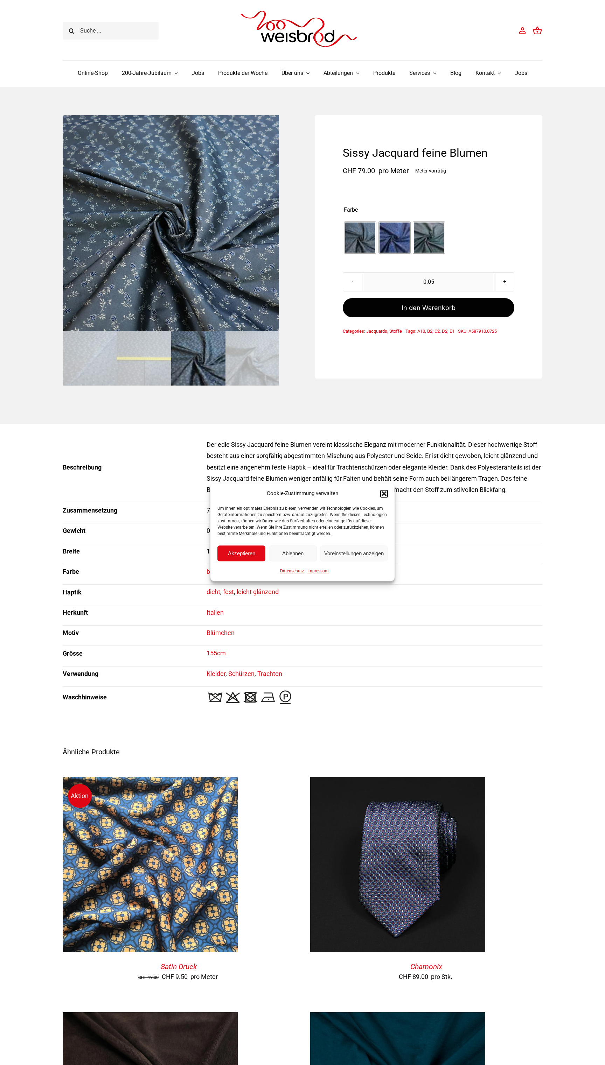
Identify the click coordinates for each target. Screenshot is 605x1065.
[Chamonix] (397, 782)
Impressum (318, 571)
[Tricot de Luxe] (397, 1017)
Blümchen (221, 632)
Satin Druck (179, 966)
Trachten (269, 673)
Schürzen (241, 673)
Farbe (351, 210)
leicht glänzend (258, 591)
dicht (213, 591)
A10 (421, 331)
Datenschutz (292, 571)
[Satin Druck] (150, 782)
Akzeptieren (241, 553)
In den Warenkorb (429, 307)
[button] (384, 493)
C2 (437, 331)
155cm (216, 653)
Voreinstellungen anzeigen (354, 553)
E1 (452, 331)
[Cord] (150, 1017)
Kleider (216, 673)
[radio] (360, 237)
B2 (429, 331)
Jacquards (376, 331)
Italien (215, 612)
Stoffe (395, 331)
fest (228, 591)
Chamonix (426, 966)
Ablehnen (293, 553)
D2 (444, 331)
